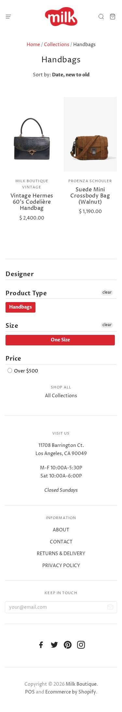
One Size (60, 340)
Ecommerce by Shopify (70, 692)
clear (107, 292)
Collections (56, 45)
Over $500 (25, 371)
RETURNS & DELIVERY (61, 554)
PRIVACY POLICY (61, 566)
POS (30, 692)
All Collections (61, 396)
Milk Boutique (81, 684)
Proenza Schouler (90, 181)
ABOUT (61, 530)
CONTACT (61, 542)
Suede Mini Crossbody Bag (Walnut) (90, 196)
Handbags (20, 307)
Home (33, 45)
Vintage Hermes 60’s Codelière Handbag (31, 202)
